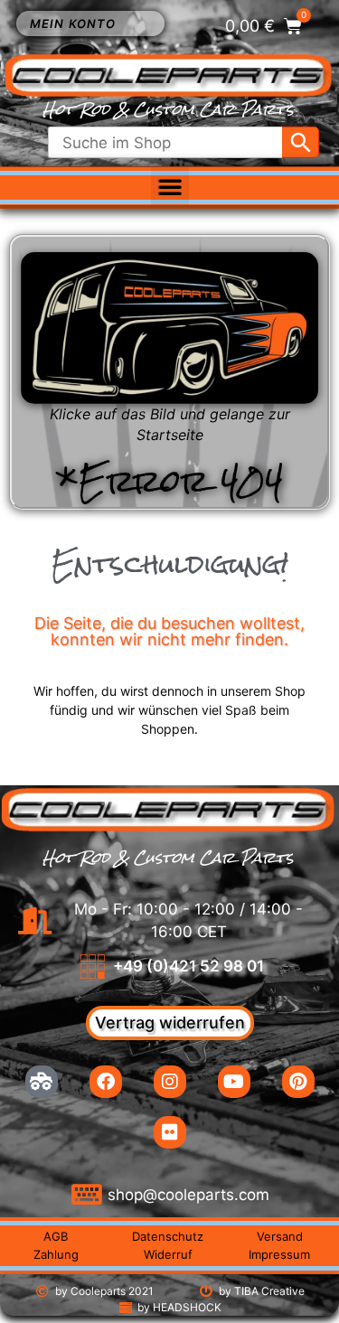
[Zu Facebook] (105, 1081)
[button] (170, 186)
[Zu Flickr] (170, 1132)
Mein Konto (73, 23)
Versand (280, 1236)
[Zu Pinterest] (298, 1081)
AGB (55, 1236)
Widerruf (168, 1254)
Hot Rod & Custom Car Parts (168, 110)
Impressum (279, 1254)
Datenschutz (167, 1236)
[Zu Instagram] (170, 1081)
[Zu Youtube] (234, 1081)
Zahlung (56, 1254)
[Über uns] (41, 1081)
